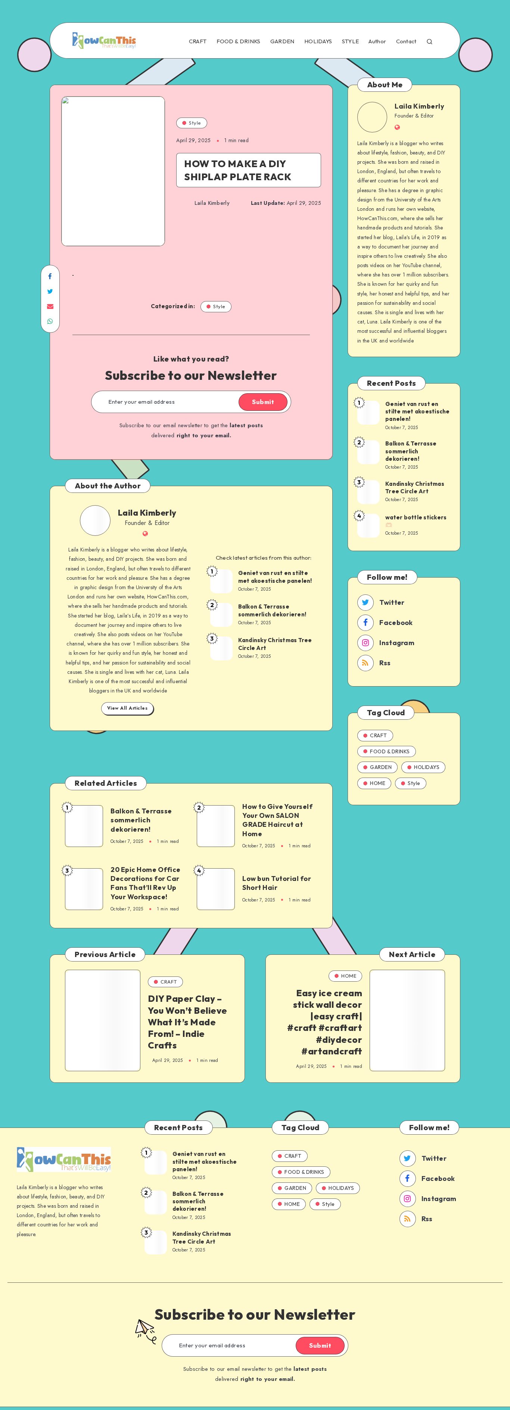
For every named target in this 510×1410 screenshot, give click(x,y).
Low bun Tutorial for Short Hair (276, 883)
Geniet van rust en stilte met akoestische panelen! (275, 576)
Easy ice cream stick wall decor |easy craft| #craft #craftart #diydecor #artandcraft (324, 1022)
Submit (263, 401)
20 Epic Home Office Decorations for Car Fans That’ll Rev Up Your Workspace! (146, 883)
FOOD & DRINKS (239, 41)
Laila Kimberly (147, 512)
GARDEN (282, 41)
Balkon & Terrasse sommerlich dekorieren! (272, 610)
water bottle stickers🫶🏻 (416, 521)
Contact (406, 41)
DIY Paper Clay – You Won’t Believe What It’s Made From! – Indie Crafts (187, 1022)
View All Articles (127, 708)
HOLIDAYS (318, 41)
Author (377, 41)
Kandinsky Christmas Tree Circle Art (275, 644)
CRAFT (198, 41)
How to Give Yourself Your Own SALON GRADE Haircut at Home (277, 820)
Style (195, 123)
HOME (377, 783)
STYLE (350, 41)
